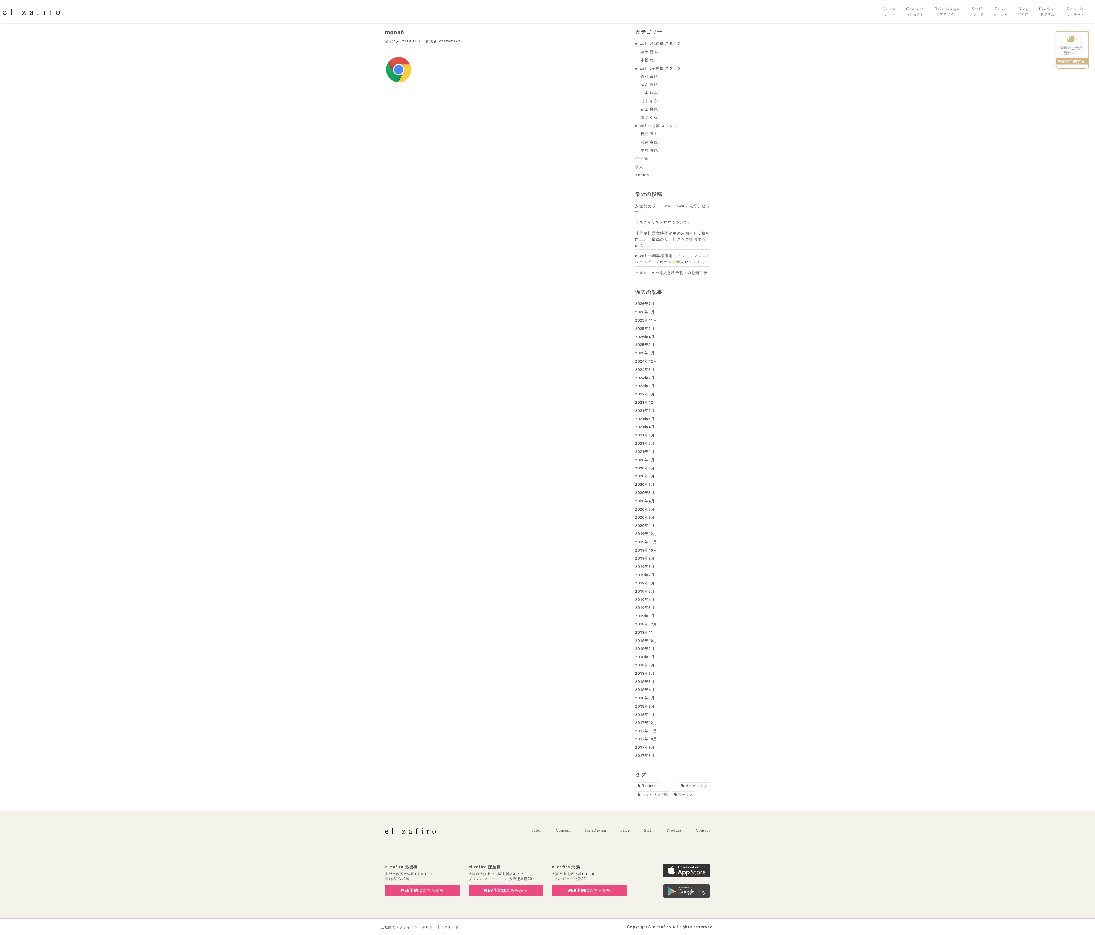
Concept (563, 830)
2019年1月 (644, 616)
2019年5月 (644, 591)
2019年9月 (644, 558)
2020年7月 (644, 476)
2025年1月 (644, 353)
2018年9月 (644, 649)
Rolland (649, 786)
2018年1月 (644, 714)
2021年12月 (646, 402)
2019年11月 (646, 542)
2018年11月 (646, 632)
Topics (642, 175)
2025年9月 (644, 328)
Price (625, 830)
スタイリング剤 (655, 795)
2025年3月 (644, 345)
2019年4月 (644, 599)
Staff (648, 830)
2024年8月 (644, 369)
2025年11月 (646, 320)
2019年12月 (646, 534)
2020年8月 (644, 468)
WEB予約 (422, 890)
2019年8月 (644, 566)
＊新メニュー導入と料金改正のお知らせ (671, 273)
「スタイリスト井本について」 (663, 222)
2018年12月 (646, 624)
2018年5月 (644, 682)
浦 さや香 (649, 117)
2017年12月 (646, 723)
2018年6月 (644, 673)
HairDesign (595, 830)
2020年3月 (644, 509)
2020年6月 (644, 484)
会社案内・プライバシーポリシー (409, 927)
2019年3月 (644, 607)
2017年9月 (644, 747)
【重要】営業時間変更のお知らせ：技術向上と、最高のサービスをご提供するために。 (672, 239)
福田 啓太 (649, 52)
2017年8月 (644, 755)
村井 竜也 (649, 142)
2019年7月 (644, 575)
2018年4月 (644, 690)
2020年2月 (644, 517)
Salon (537, 830)
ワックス (685, 795)
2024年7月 (644, 378)
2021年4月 (644, 427)
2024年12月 (646, 361)
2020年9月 (644, 460)
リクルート (449, 927)
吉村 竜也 (649, 76)
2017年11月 (646, 731)
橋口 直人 (649, 134)
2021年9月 (644, 410)
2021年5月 (644, 419)
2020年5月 (644, 493)
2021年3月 (644, 435)
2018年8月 (644, 657)
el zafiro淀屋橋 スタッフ (658, 68)
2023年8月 (644, 386)
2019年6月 (644, 583)
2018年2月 (644, 706)
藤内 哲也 (649, 84)
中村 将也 (649, 150)
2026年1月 (644, 312)
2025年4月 (644, 337)
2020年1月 (644, 525)
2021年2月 (644, 443)
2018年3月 (644, 698)
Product (674, 830)
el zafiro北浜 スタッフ (656, 126)
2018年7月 (644, 665)
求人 (639, 167)
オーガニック (696, 786)
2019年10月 (646, 550)
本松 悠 (647, 60)
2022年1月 (644, 394)
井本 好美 (649, 93)
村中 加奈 (649, 101)
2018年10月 (646, 641)
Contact (703, 830)
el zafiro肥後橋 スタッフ (658, 43)
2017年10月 (646, 739)
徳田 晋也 (649, 109)
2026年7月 (644, 304)
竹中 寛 (641, 158)
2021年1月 (644, 452)
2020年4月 (644, 501)
